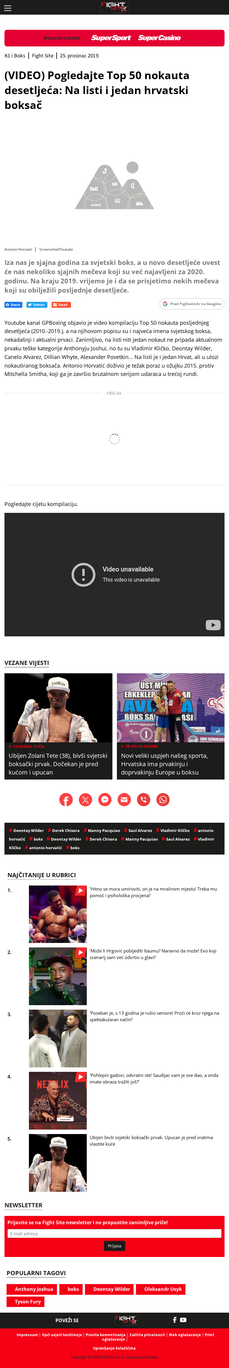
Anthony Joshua (33, 1289)
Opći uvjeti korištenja (62, 1334)
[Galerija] (114, 184)
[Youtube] (186, 1320)
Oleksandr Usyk (162, 1289)
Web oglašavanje (185, 1334)
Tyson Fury (27, 1301)
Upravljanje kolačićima (114, 1348)
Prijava (114, 1246)
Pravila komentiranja (106, 1334)
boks (72, 1289)
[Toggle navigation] (7, 7)
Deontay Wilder (111, 1289)
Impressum (27, 1334)
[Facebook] (176, 1320)
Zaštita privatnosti (147, 1334)
